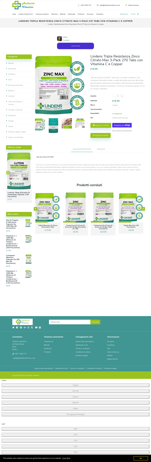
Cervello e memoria (15, 110)
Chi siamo (110, 341)
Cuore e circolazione (15, 137)
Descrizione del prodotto (82, 149)
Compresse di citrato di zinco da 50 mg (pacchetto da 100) (75, 227)
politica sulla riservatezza (85, 341)
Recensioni (101, 149)
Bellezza (11, 91)
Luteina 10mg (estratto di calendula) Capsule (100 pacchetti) (19, 194)
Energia (11, 121)
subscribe (95, 322)
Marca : (92, 105)
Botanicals (12, 69)
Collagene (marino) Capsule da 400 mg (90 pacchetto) (12, 259)
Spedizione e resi (82, 345)
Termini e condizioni (83, 348)
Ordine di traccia (133, 5)
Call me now (75, 46)
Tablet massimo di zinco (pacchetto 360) (47, 226)
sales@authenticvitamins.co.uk (110, 5)
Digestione (12, 115)
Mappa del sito (112, 359)
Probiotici (11, 74)
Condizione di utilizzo (83, 352)
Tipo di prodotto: (96, 109)
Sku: (91, 117)
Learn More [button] (66, 458)
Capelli (10, 126)
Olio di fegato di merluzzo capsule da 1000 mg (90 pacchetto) (12, 224)
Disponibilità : (95, 113)
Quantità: (93, 96)
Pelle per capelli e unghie (17, 132)
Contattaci (111, 345)
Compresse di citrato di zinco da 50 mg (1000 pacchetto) (103, 227)
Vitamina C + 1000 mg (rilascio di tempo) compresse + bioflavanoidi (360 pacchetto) (13, 242)
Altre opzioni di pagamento (122, 130)
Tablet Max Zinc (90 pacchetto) (131, 226)
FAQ (108, 348)
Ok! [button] (141, 458)
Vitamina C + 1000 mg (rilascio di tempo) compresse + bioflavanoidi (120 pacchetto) (13, 277)
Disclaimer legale (82, 356)
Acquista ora (48, 341)
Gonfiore (11, 96)
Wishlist (109, 356)
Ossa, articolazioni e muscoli (15, 103)
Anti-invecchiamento (15, 85)
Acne (10, 80)
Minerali (11, 63)
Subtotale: (93, 100)
